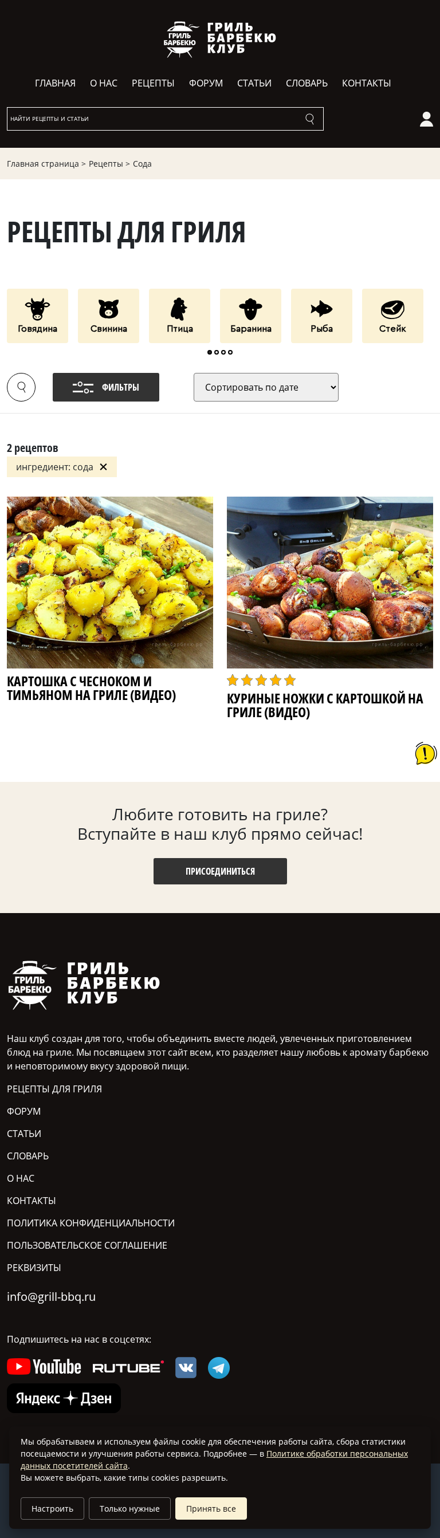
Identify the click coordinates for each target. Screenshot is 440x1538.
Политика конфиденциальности (91, 1223)
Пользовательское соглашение (87, 1245)
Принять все (211, 1508)
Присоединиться (220, 871)
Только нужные (130, 1508)
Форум (206, 83)
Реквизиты (34, 1267)
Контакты (366, 83)
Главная (55, 83)
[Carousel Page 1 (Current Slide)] (209, 352)
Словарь (307, 83)
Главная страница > (46, 163)
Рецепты (153, 83)
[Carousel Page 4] (230, 352)
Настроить (52, 1508)
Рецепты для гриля (54, 1089)
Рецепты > (109, 163)
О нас (103, 83)
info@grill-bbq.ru (51, 1296)
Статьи (254, 83)
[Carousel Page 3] (223, 352)
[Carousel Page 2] (216, 352)
